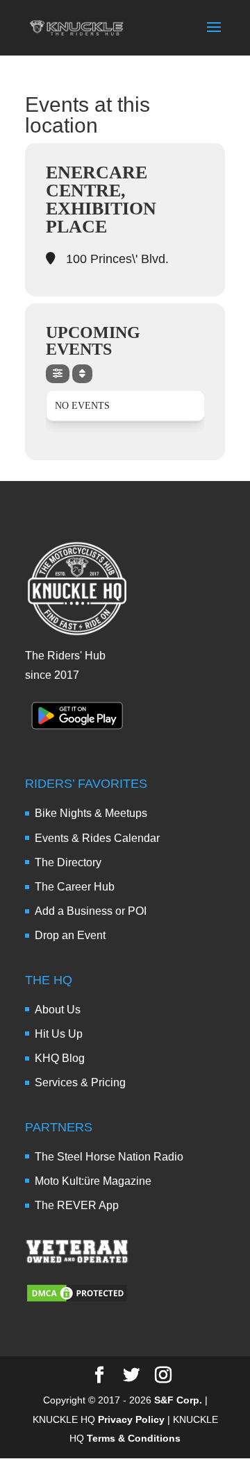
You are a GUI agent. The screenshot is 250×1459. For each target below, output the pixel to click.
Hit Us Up (59, 1034)
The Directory (68, 862)
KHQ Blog (60, 1058)
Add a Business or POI (91, 911)
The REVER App (77, 1205)
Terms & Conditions (134, 1438)
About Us (58, 1009)
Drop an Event (70, 935)
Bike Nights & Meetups (91, 813)
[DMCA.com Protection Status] (77, 1300)
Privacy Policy (131, 1419)
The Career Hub (75, 887)
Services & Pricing (80, 1082)
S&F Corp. (178, 1400)
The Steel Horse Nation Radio (109, 1157)
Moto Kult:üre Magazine (93, 1181)
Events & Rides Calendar (97, 838)
